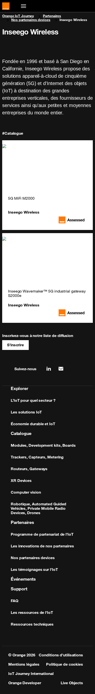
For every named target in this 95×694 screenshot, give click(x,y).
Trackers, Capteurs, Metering (37, 457)
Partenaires (52, 16)
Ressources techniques (32, 624)
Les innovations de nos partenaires (42, 545)
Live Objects (72, 682)
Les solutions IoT (26, 412)
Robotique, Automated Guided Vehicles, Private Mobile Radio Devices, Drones (38, 508)
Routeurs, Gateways (29, 468)
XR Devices (21, 480)
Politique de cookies (64, 664)
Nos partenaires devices (30, 20)
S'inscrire (15, 344)
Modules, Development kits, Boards (43, 445)
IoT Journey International (31, 673)
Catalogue (21, 433)
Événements (23, 578)
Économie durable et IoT (33, 423)
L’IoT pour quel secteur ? (33, 400)
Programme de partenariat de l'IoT (42, 534)
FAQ (14, 600)
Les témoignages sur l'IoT (34, 569)
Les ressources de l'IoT (32, 612)
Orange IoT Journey (18, 16)
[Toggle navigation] (22, 6)
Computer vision (26, 492)
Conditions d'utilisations (61, 654)
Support (19, 588)
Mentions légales (23, 664)
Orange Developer (24, 682)
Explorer (19, 388)
